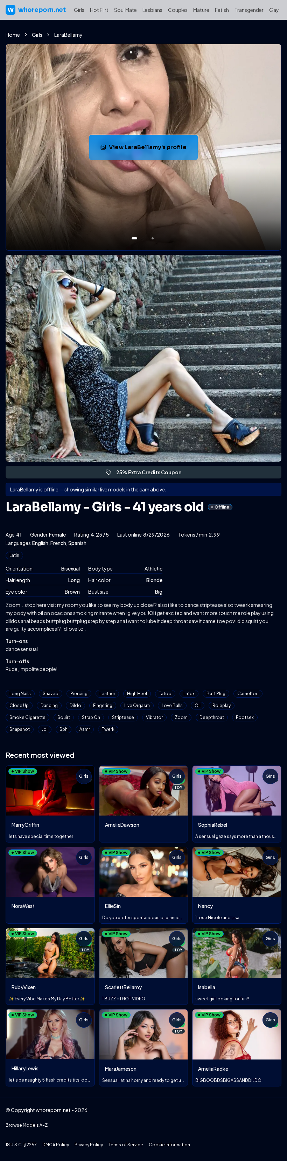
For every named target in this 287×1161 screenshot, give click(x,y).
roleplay (221, 705)
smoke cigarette (27, 717)
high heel (137, 693)
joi (45, 729)
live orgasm (137, 705)
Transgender (249, 10)
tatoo (165, 693)
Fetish (222, 10)
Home (13, 35)
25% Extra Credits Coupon (152, 473)
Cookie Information (169, 1144)
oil (198, 705)
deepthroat (212, 717)
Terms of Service (125, 1144)
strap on (91, 717)
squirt (63, 717)
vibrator (154, 717)
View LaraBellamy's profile (153, 149)
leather (107, 693)
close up (19, 705)
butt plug (215, 693)
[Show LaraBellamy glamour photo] (152, 238)
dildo (75, 705)
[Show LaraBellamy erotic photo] (134, 238)
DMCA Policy (55, 1144)
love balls (172, 705)
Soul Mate (125, 10)
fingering (102, 705)
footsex (245, 717)
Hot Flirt (99, 10)
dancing (49, 705)
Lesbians (152, 10)
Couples (178, 10)
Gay (274, 10)
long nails (20, 693)
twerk (108, 729)
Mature (201, 10)
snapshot (19, 729)
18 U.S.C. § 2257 (21, 1144)
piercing (79, 693)
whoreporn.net (36, 10)
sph (63, 729)
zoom (181, 717)
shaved (50, 693)
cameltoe (248, 693)
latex (189, 693)
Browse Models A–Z (27, 1125)
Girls (79, 10)
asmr (84, 729)
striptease (123, 717)
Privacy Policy (89, 1144)
